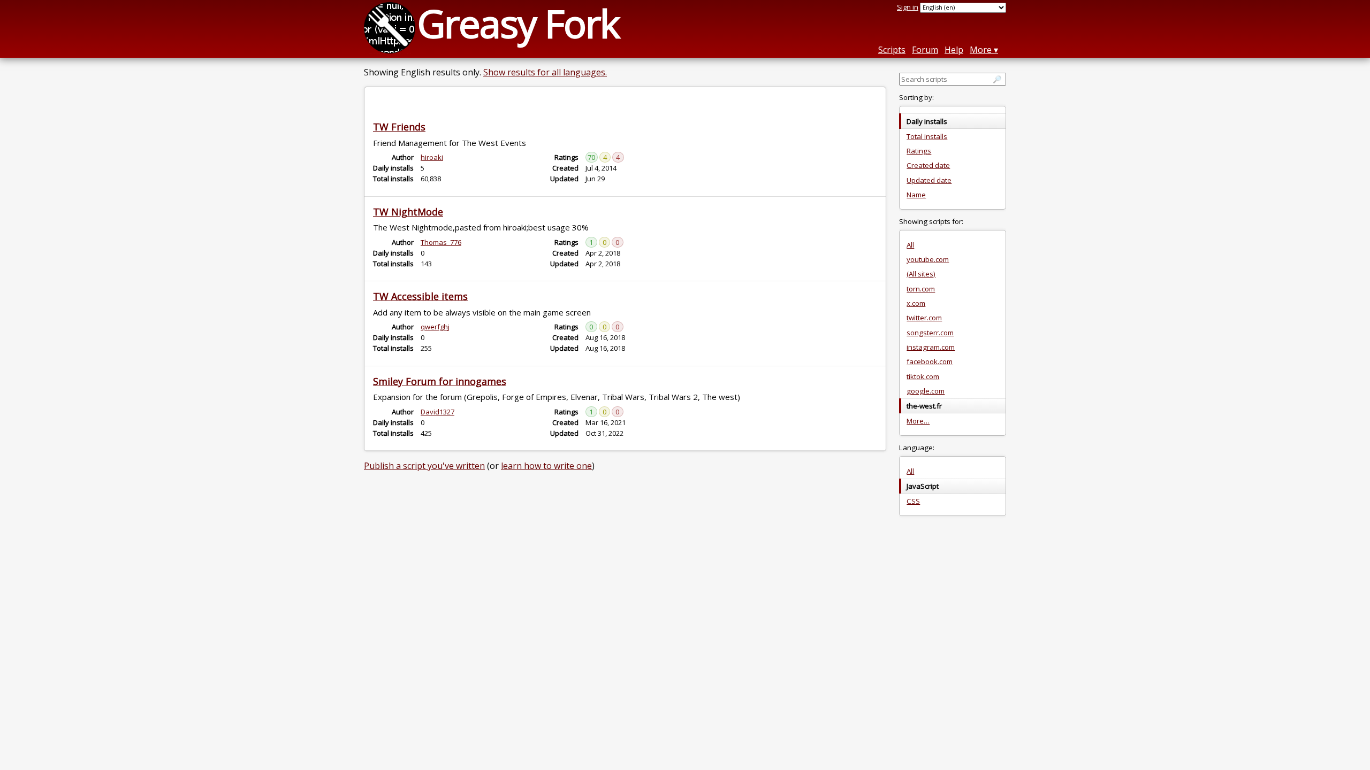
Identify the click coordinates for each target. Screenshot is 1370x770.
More (981, 50)
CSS (913, 501)
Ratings (919, 151)
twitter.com (924, 317)
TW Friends (399, 126)
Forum (925, 50)
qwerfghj (435, 327)
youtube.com (928, 259)
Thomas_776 (441, 242)
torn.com (921, 289)
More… (918, 421)
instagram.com (931, 347)
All (910, 245)
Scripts (891, 50)
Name (916, 194)
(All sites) (921, 274)
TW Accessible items (420, 296)
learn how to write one (546, 466)
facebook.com (930, 361)
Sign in (907, 7)
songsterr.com (930, 332)
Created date (928, 165)
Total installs (927, 136)
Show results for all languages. (545, 72)
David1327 (437, 412)
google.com (926, 391)
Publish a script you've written (424, 466)
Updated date (929, 180)
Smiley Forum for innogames (439, 381)
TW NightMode (408, 211)
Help (954, 50)
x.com (916, 303)
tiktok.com (923, 376)
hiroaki (432, 157)
